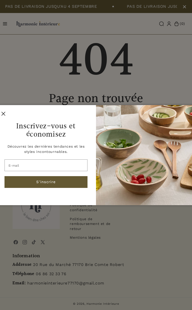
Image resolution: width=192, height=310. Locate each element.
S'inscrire (46, 182)
